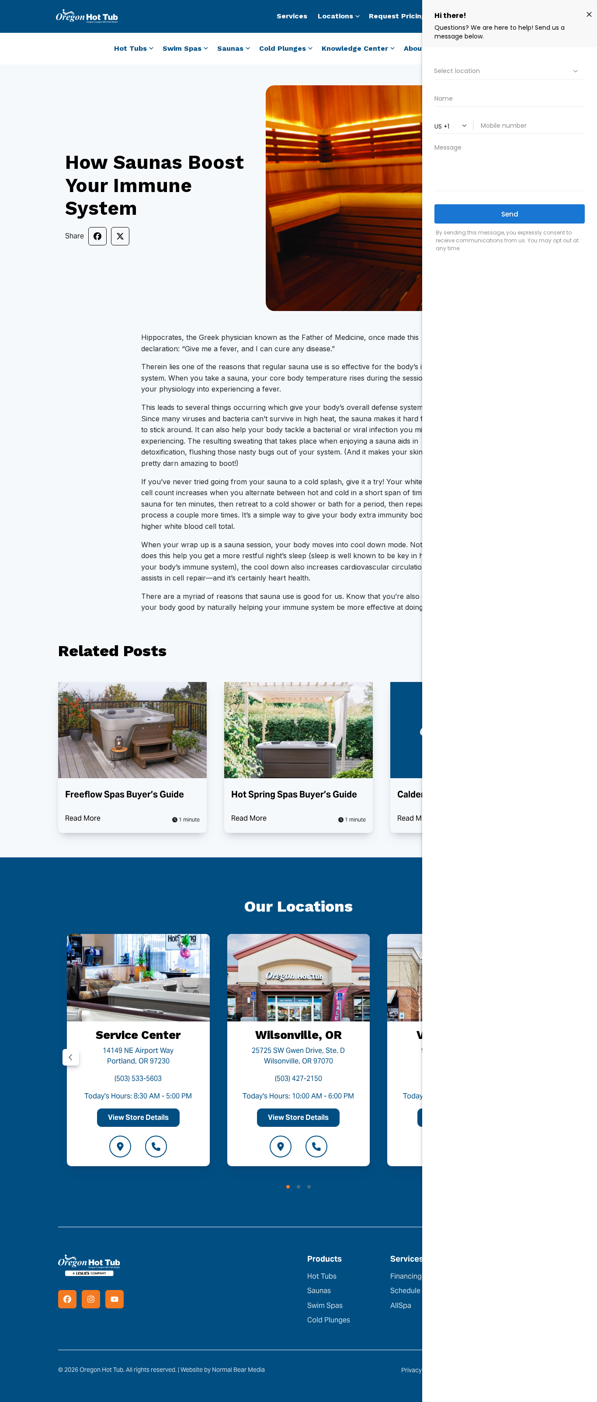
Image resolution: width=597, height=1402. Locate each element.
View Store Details (138, 1117)
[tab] (288, 1186)
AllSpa (400, 1305)
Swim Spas (325, 1305)
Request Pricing (397, 16)
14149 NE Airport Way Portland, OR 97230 (138, 1056)
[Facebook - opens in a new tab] (67, 1299)
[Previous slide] (70, 1057)
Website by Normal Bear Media (222, 1370)
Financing (406, 1276)
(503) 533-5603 (138, 1078)
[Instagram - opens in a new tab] (91, 1299)
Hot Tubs (322, 1276)
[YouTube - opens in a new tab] (114, 1299)
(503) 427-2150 (298, 1078)
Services (292, 16)
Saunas (319, 1290)
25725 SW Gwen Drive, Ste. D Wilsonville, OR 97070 (298, 1056)
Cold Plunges (328, 1320)
